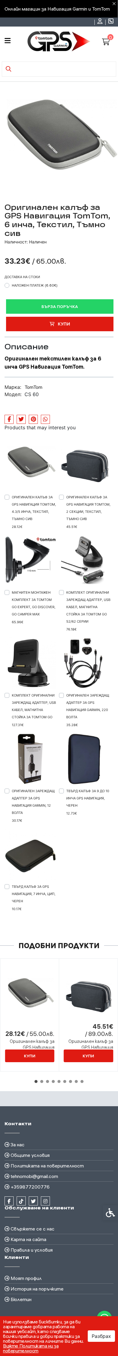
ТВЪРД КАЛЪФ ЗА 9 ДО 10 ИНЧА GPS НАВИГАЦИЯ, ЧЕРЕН (87, 798)
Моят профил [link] (26, 1278)
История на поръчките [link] (37, 1289)
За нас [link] (18, 1145)
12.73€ (71, 813)
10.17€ (16, 909)
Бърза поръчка (59, 306)
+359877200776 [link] (30, 1187)
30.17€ (17, 820)
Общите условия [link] (30, 1155)
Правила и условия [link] (32, 1250)
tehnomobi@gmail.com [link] (34, 1176)
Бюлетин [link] (21, 1299)
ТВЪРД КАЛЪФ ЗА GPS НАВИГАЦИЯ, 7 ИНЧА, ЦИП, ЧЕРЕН (33, 893)
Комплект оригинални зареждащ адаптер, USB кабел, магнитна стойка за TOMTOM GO (34, 706)
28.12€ (17, 527)
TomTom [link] (33, 387)
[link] (100, 22)
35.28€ (72, 725)
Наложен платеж (34, 285)
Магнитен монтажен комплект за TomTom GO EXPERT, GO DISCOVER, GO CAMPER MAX (33, 603)
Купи (63, 323)
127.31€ (18, 725)
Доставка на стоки (22, 277)
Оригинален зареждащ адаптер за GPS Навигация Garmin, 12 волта (33, 802)
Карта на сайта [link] (28, 1239)
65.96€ (17, 622)
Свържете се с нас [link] (32, 1229)
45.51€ (71, 527)
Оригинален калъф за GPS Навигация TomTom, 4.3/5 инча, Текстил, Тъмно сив (34, 508)
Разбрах (101, 1336)
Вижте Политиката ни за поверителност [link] (30, 1348)
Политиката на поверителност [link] (47, 1166)
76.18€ (71, 629)
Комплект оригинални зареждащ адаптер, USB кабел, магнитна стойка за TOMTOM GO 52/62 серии (88, 607)
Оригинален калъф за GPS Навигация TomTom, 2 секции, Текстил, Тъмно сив (88, 508)
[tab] (36, 1081)
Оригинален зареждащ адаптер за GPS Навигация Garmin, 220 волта (87, 706)
